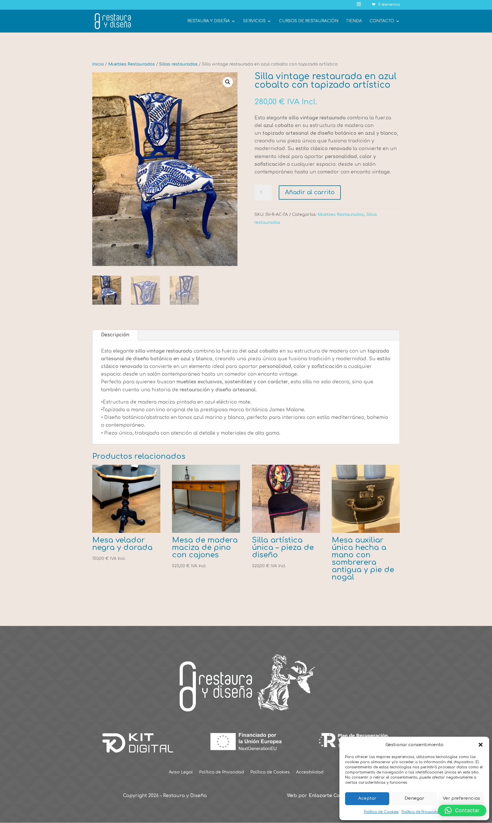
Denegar (414, 798)
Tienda (354, 21)
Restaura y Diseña (208, 21)
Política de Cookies (381, 812)
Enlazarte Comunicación (338, 795)
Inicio (98, 64)
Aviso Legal (181, 772)
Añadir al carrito (310, 192)
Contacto (382, 21)
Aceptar (367, 798)
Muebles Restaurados (131, 64)
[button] (480, 745)
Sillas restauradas (178, 64)
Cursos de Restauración (308, 21)
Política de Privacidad (421, 812)
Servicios (254, 21)
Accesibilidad (309, 772)
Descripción (115, 334)
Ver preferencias (461, 798)
